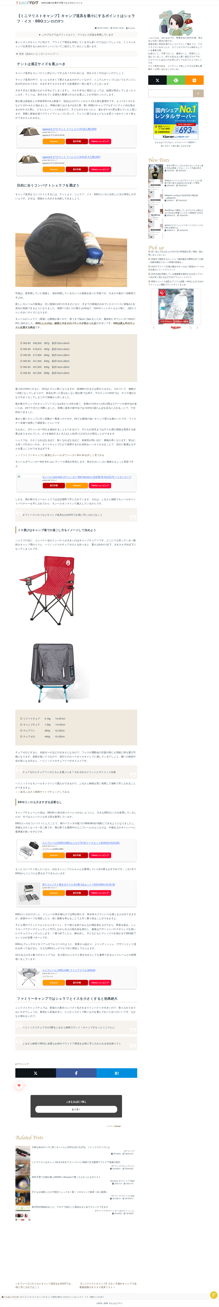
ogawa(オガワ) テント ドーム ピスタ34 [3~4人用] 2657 (71, 157)
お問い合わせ (161, 68)
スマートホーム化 (114, 1210)
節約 (133, 1180)
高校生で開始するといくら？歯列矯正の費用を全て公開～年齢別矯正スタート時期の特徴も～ (175, 260)
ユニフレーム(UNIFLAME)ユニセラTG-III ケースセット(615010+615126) (80, 843)
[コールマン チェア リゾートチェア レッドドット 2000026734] (76, 590)
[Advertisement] (76, 1241)
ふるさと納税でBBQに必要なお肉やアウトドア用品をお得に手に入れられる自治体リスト (71, 1043)
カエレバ (54, 132)
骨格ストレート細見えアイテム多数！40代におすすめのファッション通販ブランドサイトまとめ (176, 283)
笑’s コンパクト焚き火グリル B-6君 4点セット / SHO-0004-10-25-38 (78, 884)
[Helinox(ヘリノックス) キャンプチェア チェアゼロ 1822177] (76, 667)
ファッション (129, 1210)
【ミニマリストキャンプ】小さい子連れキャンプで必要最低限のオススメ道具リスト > (108, 1285)
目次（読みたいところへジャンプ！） (39, 53)
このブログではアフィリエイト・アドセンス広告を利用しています (77, 34)
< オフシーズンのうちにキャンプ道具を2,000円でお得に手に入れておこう (43, 1285)
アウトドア (23, 1064)
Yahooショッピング (100, 141)
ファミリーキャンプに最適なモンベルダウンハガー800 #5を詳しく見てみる (62, 455)
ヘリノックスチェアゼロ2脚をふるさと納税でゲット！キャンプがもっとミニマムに (68, 1027)
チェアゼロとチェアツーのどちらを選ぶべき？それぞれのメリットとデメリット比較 (69, 772)
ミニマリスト (129, 1166)
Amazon (54, 141)
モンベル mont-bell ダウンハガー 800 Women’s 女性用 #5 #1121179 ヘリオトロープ (86, 477)
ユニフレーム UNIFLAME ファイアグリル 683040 (68, 970)
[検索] (198, 93)
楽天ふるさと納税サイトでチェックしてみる (44, 791)
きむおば (118, 1126)
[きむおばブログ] (27, 2)
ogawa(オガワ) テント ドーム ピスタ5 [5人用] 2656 (69, 129)
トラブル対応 (129, 1195)
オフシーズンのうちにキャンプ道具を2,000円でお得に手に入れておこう (62, 514)
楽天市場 (77, 141)
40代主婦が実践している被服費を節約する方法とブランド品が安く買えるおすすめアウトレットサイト (176, 275)
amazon (115, 1180)
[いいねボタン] (19, 1085)
